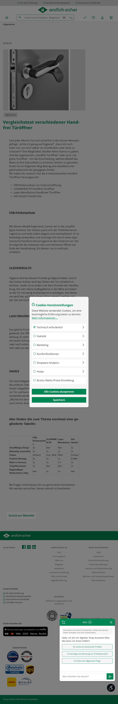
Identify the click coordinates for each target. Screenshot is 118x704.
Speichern (59, 399)
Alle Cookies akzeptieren (59, 391)
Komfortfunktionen (48, 353)
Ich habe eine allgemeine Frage (87, 661)
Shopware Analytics (48, 362)
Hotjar (40, 371)
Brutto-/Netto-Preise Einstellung (55, 380)
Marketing (42, 345)
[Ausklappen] (83, 327)
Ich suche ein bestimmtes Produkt (87, 646)
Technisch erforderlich (50, 327)
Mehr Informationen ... (45, 318)
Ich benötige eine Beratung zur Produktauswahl (87, 653)
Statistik (41, 336)
